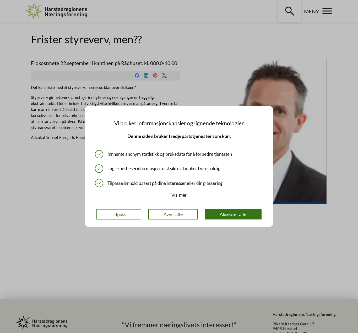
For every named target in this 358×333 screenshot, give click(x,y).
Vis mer (179, 195)
